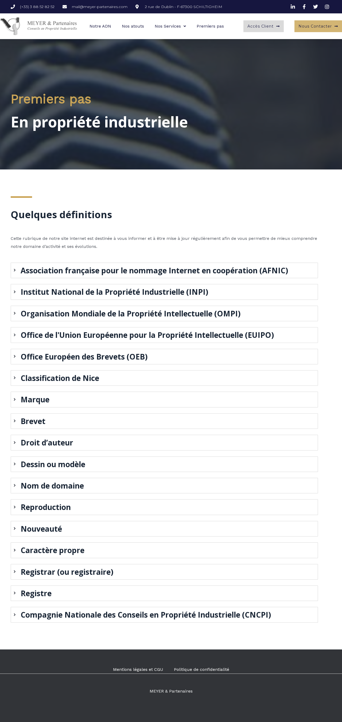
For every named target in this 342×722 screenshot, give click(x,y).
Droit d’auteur (47, 442)
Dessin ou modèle (53, 464)
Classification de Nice (60, 378)
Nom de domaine (52, 485)
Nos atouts (133, 26)
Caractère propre (52, 550)
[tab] (164, 270)
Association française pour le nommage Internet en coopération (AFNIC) (154, 270)
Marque (35, 399)
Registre (36, 593)
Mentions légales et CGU (138, 669)
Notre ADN (100, 26)
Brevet (33, 421)
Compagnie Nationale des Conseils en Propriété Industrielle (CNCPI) (146, 614)
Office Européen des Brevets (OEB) (84, 356)
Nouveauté (41, 529)
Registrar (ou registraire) (67, 572)
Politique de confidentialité (201, 669)
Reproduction (46, 507)
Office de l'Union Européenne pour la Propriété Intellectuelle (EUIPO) (147, 335)
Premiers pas (210, 26)
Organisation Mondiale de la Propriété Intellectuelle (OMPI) (130, 313)
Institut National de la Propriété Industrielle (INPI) (114, 292)
